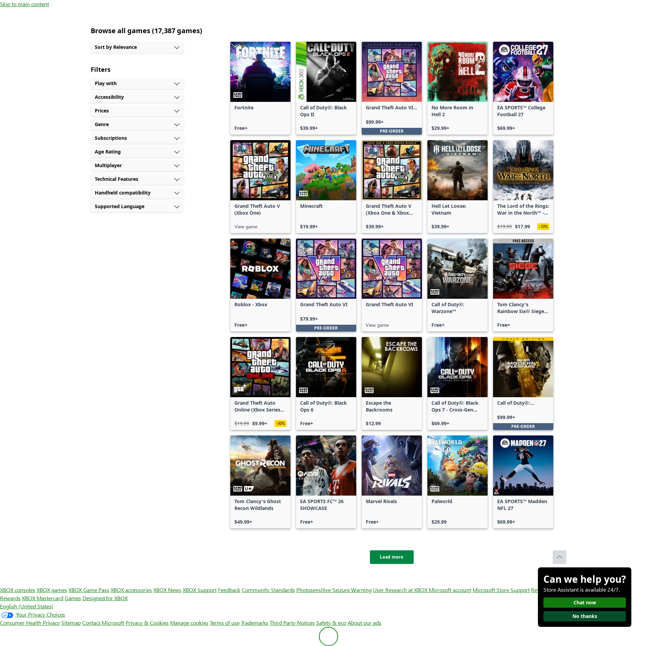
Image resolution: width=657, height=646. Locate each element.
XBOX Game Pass (88, 589)
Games (73, 598)
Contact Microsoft (103, 622)
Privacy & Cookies (147, 622)
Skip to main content (24, 4)
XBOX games (52, 589)
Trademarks (254, 622)
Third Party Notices (292, 622)
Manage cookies (189, 622)
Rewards (10, 598)
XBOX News (167, 589)
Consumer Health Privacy (30, 622)
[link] (260, 88)
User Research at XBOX (401, 589)
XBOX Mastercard (42, 598)
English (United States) (26, 606)
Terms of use (225, 622)
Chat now (585, 602)
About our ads (364, 622)
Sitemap (71, 622)
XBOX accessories (131, 589)
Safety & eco (331, 622)
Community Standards (268, 589)
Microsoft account (450, 589)
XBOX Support (200, 589)
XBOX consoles (17, 589)
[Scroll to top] (559, 557)
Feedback (229, 589)
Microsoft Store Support (501, 589)
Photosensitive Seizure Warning (334, 589)
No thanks (584, 616)
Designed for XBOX (105, 598)
